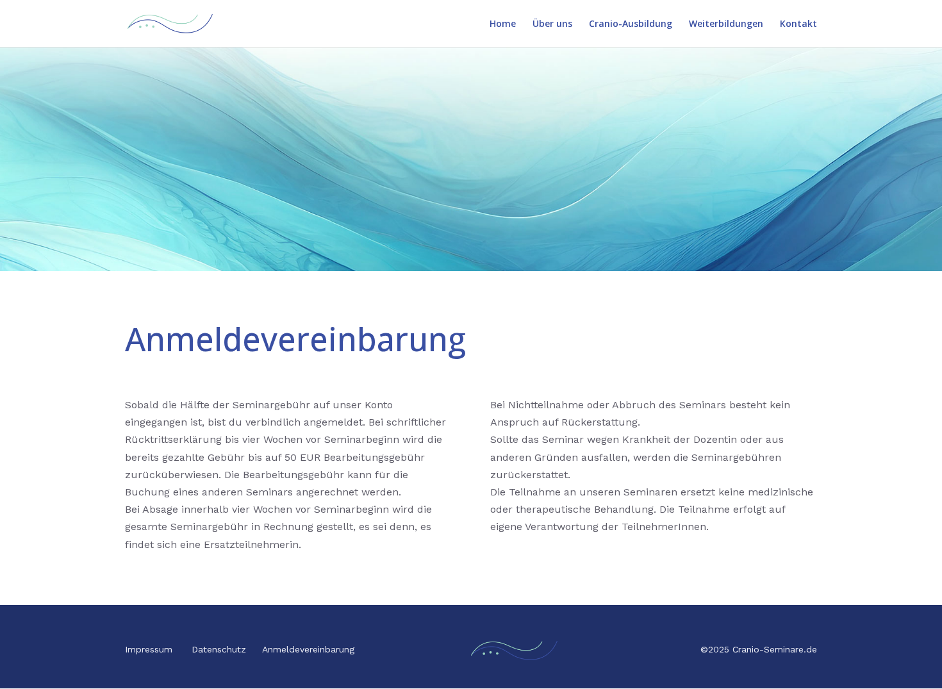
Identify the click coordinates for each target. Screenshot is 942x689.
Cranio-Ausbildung (630, 24)
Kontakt (798, 24)
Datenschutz (219, 649)
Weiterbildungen (726, 24)
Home (503, 24)
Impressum (148, 649)
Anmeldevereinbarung (308, 649)
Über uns (552, 24)
